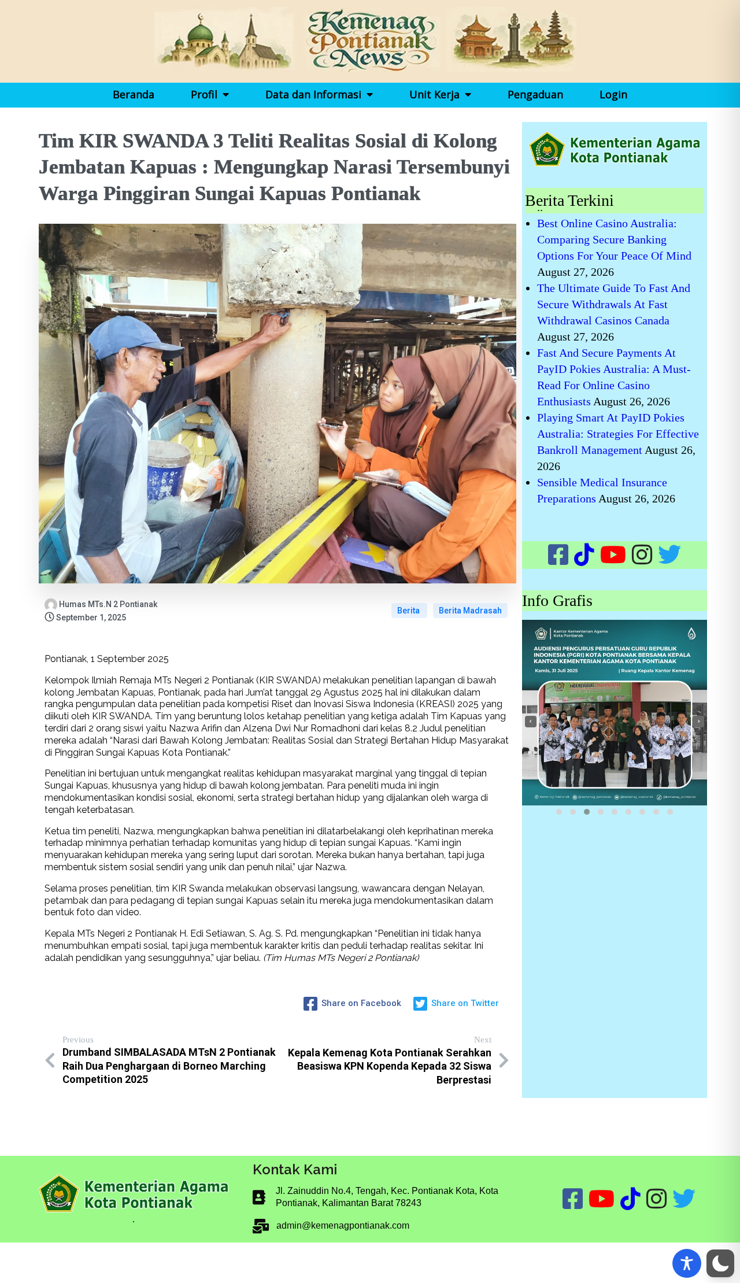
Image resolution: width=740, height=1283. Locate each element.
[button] (559, 812)
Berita (409, 610)
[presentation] (530, 721)
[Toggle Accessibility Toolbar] (686, 1263)
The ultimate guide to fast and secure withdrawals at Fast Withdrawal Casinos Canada (613, 304)
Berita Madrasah (470, 610)
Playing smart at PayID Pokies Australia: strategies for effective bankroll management (618, 433)
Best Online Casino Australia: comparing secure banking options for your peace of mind (614, 239)
